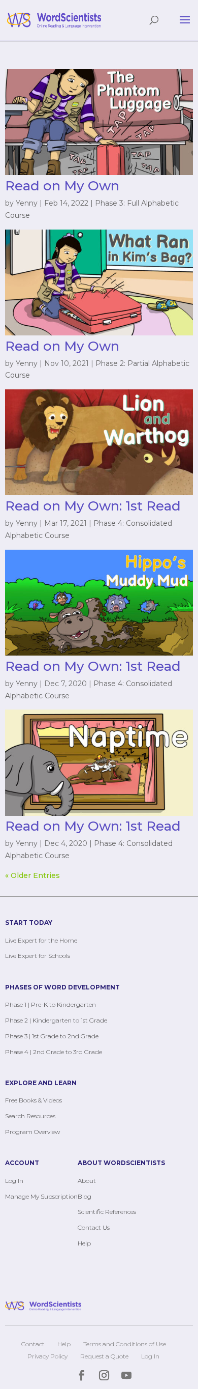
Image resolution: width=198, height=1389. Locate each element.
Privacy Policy (47, 1356)
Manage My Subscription (41, 1196)
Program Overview (32, 1132)
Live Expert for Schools (37, 955)
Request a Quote (104, 1356)
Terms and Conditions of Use (124, 1344)
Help (84, 1243)
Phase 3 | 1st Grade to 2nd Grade (51, 1036)
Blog (84, 1196)
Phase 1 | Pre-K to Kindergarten (50, 1004)
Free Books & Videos (33, 1100)
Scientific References (107, 1211)
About (87, 1180)
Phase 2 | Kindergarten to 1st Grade (56, 1020)
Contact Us (94, 1227)
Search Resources (30, 1116)
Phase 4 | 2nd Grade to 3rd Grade (53, 1052)
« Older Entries (32, 875)
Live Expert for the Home (41, 940)
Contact (33, 1344)
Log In (14, 1180)
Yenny (27, 203)
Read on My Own (62, 186)
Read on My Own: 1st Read (93, 506)
